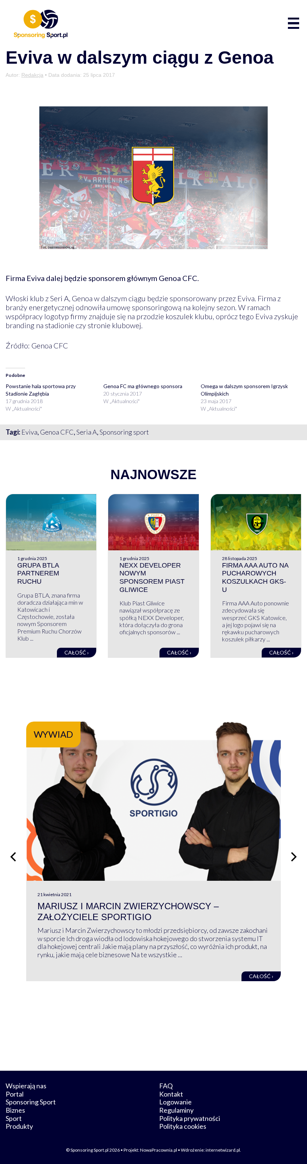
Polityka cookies (182, 1126)
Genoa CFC (57, 432)
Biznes (15, 1110)
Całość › (76, 652)
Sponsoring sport (124, 432)
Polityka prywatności (189, 1118)
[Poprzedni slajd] (13, 856)
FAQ (166, 1086)
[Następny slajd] (293, 856)
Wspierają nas (26, 1086)
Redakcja (32, 75)
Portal (15, 1094)
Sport (14, 1118)
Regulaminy (176, 1110)
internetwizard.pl (223, 1150)
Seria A (86, 432)
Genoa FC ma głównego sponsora (142, 386)
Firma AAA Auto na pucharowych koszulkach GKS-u (255, 577)
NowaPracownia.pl (158, 1150)
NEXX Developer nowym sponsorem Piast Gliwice (152, 577)
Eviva (29, 432)
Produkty (19, 1126)
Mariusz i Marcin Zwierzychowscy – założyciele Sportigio (128, 911)
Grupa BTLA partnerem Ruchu (38, 573)
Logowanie (175, 1102)
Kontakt (171, 1094)
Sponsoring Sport (31, 1102)
